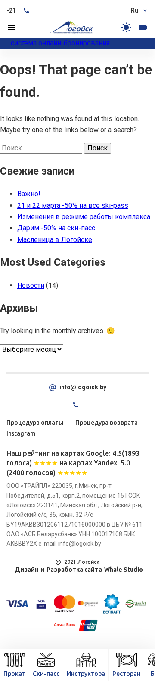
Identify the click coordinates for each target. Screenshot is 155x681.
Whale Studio (123, 569)
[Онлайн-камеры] (143, 27)
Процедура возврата (106, 422)
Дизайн (26, 569)
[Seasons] (126, 27)
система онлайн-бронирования (60, 43)
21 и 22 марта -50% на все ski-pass (72, 205)
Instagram (20, 433)
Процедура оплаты (34, 422)
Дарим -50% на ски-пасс (56, 228)
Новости (30, 285)
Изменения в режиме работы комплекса (83, 217)
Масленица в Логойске (54, 239)
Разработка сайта (74, 569)
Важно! (28, 194)
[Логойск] (71, 27)
